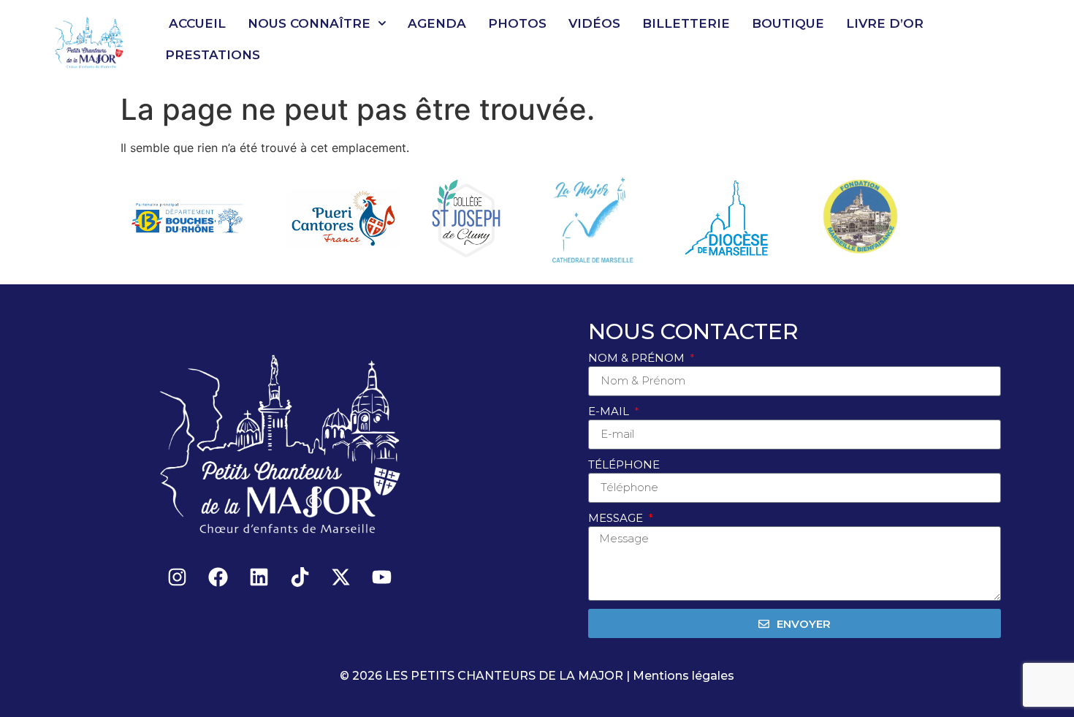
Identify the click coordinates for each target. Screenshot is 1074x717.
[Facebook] (218, 576)
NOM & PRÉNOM (638, 358)
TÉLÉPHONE (624, 464)
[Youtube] (382, 576)
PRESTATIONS (212, 55)
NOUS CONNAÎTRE (309, 23)
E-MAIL (610, 411)
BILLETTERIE (686, 23)
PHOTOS (517, 23)
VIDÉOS (594, 23)
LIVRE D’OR (884, 23)
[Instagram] (177, 576)
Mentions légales (683, 676)
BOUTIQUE (788, 23)
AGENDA (437, 23)
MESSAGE (617, 518)
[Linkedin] (259, 576)
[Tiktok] (300, 576)
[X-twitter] (341, 576)
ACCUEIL (197, 23)
